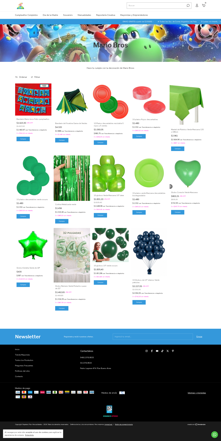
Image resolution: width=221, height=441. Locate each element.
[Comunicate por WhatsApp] (214, 434)
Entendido (29, 435)
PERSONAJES (120, 38)
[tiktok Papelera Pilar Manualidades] (162, 351)
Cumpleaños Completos (26, 15)
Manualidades (84, 15)
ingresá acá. (108, 424)
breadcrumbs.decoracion (101, 38)
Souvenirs (68, 15)
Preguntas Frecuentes (24, 365)
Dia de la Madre (50, 15)
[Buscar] (188, 6)
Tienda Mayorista (22, 355)
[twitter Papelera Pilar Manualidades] (167, 351)
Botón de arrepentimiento (124, 424)
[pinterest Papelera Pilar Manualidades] (173, 351)
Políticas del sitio (22, 371)
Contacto (19, 376)
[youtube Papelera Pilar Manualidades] (157, 351)
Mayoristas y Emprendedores (134, 15)
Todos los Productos (24, 360)
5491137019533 (87, 357)
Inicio (86, 38)
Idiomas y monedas (197, 392)
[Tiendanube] (196, 424)
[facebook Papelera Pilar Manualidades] (152, 351)
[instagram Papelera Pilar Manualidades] (146, 351)
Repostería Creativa (105, 15)
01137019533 (86, 363)
